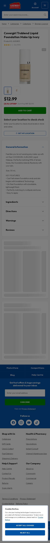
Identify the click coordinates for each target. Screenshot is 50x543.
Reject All (25, 533)
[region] (25, 523)
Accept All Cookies (25, 525)
